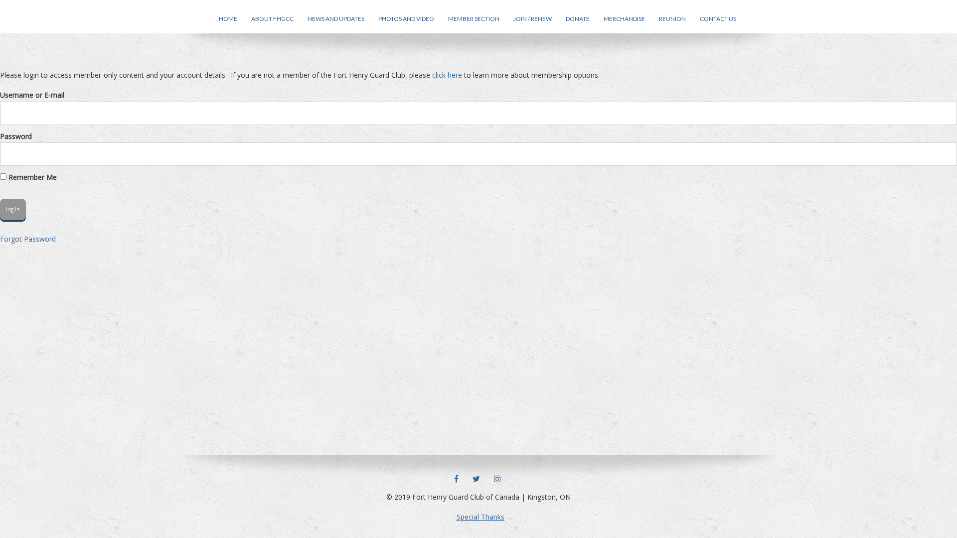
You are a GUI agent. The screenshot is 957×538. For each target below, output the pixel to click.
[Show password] (944, 154)
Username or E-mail (32, 95)
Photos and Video (406, 18)
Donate (578, 18)
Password (16, 136)
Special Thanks (480, 517)
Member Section (473, 18)
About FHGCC (272, 18)
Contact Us (718, 18)
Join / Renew (532, 18)
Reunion (672, 18)
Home (228, 18)
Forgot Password (28, 239)
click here (447, 75)
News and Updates (336, 18)
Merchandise (624, 18)
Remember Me (31, 177)
